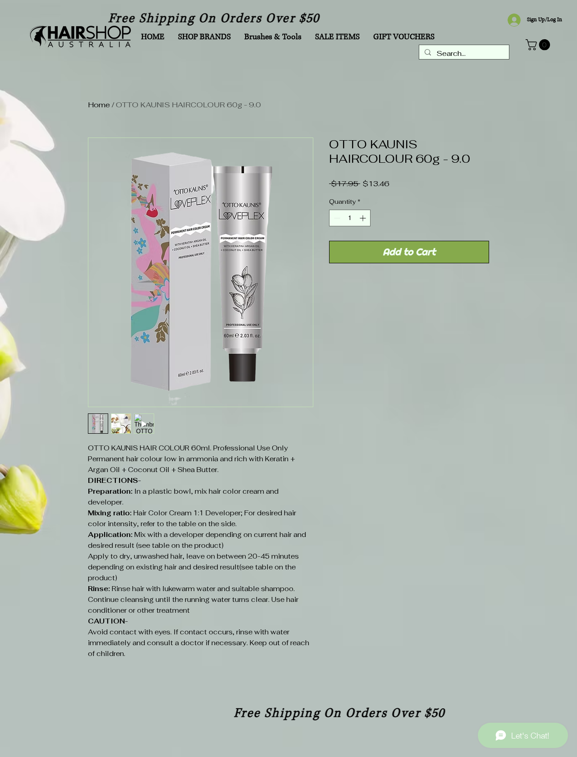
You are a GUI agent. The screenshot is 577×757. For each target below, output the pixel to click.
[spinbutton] (350, 218)
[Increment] (363, 218)
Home (99, 105)
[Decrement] (336, 218)
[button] (539, 44)
